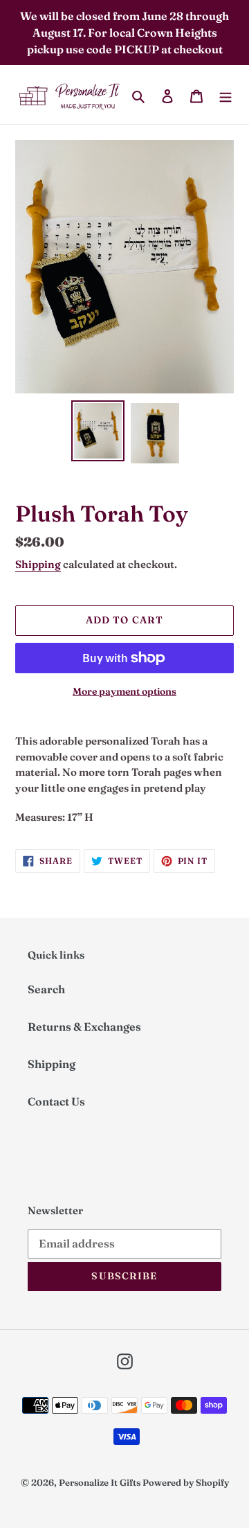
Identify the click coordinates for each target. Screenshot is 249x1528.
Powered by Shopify (185, 1482)
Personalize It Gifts (99, 1482)
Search (46, 989)
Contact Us (56, 1101)
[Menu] (225, 95)
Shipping (38, 564)
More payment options (124, 691)
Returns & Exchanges (84, 1026)
